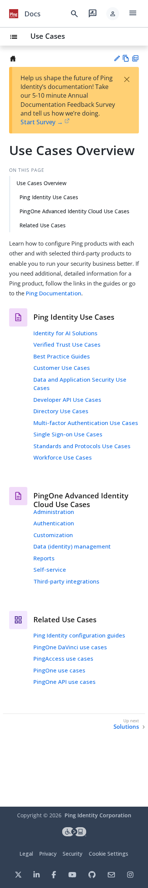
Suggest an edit (116, 58)
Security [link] (72, 853)
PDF (135, 58)
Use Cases (47, 36)
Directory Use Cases (60, 411)
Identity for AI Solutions (65, 333)
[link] (13, 13)
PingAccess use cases (63, 658)
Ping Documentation (53, 293)
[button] (112, 14)
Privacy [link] (48, 853)
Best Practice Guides (61, 356)
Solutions (126, 726)
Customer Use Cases (61, 367)
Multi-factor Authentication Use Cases (85, 423)
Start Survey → (41, 122)
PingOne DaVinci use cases (70, 647)
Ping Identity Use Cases (48, 197)
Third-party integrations (66, 581)
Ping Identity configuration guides (79, 635)
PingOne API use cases (64, 681)
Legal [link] (26, 853)
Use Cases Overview (41, 183)
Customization (53, 535)
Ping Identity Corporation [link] (98, 815)
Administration (53, 511)
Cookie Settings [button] (108, 853)
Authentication (53, 523)
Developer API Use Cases (67, 399)
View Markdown (125, 58)
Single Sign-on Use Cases (67, 434)
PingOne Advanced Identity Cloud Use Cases (74, 211)
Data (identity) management (72, 546)
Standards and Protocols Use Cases (82, 446)
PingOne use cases (59, 670)
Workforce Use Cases (62, 457)
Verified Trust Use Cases (67, 344)
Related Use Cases (42, 225)
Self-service (49, 569)
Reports (44, 558)
